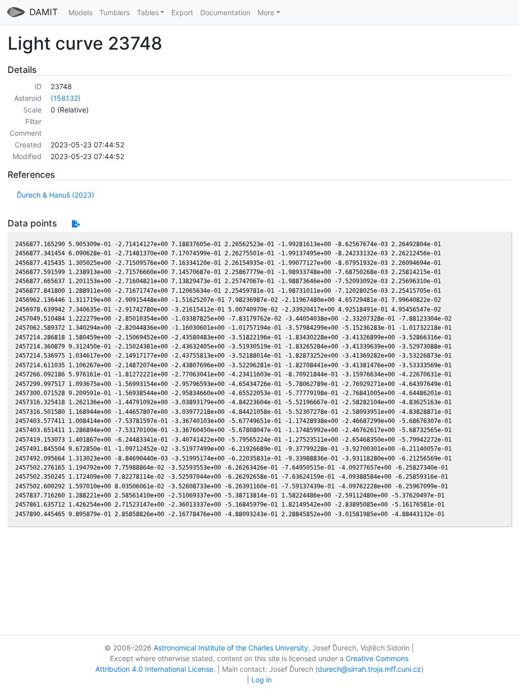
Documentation (225, 12)
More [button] (265, 12)
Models (80, 12)
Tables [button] (148, 12)
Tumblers (114, 12)
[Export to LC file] (76, 223)
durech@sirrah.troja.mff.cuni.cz (369, 669)
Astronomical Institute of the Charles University (231, 647)
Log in (261, 679)
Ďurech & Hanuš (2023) (55, 194)
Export (182, 12)
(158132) (66, 98)
